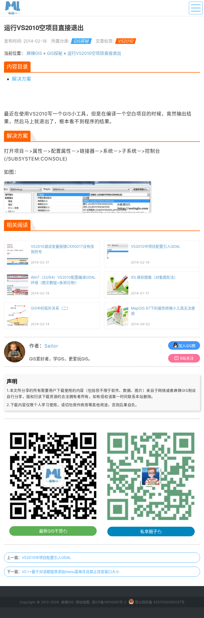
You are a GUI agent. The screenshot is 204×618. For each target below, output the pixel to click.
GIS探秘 (81, 41)
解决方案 (21, 79)
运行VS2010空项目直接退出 (94, 53)
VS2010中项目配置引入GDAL (46, 557)
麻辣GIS (34, 53)
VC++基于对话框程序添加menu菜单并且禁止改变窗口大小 (70, 571)
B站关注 (187, 358)
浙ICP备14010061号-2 (109, 602)
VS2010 (125, 41)
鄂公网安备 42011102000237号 (160, 602)
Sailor (51, 346)
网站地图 (83, 602)
